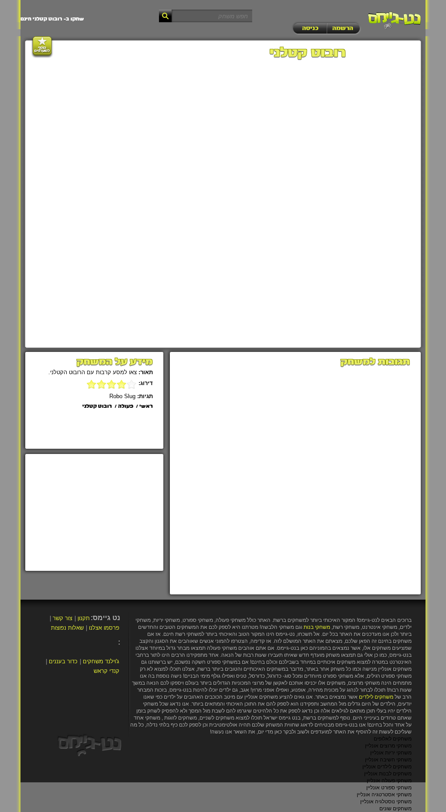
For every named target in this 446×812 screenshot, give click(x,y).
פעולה (125, 406)
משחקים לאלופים (393, 739)
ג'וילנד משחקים (101, 661)
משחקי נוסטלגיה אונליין (386, 801)
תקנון (84, 618)
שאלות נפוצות (67, 627)
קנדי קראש (106, 671)
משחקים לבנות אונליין (388, 774)
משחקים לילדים (376, 697)
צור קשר (62, 618)
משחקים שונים (395, 808)
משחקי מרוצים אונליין (388, 746)
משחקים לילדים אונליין (387, 767)
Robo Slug (122, 396)
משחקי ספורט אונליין (389, 788)
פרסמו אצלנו (104, 627)
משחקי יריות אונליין (391, 753)
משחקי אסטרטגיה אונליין (384, 795)
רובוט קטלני (97, 406)
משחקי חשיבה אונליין (388, 760)
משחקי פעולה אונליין (389, 781)
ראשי (146, 406)
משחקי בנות (317, 627)
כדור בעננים (63, 661)
